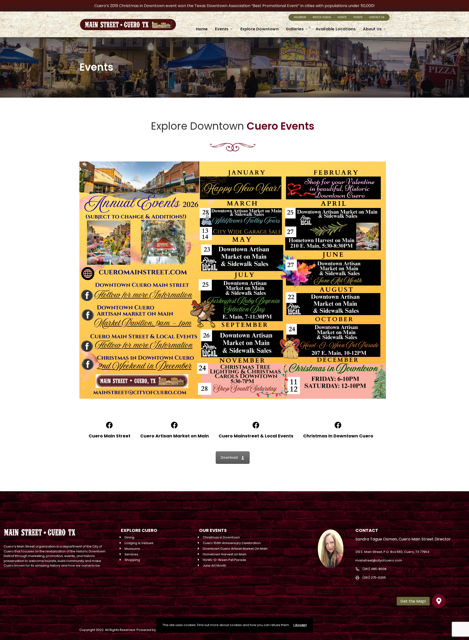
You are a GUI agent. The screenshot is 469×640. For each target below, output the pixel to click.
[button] (439, 601)
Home (202, 29)
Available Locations (336, 29)
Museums (132, 548)
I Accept (300, 625)
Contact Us (376, 17)
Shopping (132, 560)
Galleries (295, 29)
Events (342, 17)
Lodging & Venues (139, 543)
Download (229, 457)
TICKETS (357, 17)
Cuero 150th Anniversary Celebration (232, 543)
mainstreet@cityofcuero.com (378, 560)
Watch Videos (322, 17)
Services (131, 554)
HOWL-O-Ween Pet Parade (224, 560)
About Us (372, 29)
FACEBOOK (300, 17)
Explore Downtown (259, 29)
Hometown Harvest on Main (224, 554)
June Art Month (214, 565)
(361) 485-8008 (374, 569)
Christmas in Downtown (221, 537)
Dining (129, 537)
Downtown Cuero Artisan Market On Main (235, 548)
